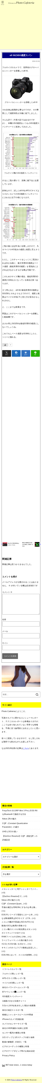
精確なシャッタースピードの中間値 (17, 1015)
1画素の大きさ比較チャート (14, 1001)
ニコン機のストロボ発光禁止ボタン (17, 929)
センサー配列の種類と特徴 (13, 1033)
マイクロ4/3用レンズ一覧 (13, 983)
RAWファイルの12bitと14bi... (14, 937)
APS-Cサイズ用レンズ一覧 (14, 978)
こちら (26, 748)
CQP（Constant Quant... (12, 904)
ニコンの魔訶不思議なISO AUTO (16, 922)
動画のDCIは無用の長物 (12, 926)
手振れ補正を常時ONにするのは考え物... (19, 907)
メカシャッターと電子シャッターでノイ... (20, 889)
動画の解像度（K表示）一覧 (14, 1042)
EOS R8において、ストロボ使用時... (17, 955)
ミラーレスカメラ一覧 (11, 969)
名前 (4, 619)
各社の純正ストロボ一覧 (12, 1010)
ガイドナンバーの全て (11, 933)
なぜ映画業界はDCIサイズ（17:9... (17, 918)
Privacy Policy (8, 1055)
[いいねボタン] (5, 345)
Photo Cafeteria (16, 1080)
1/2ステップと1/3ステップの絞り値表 (18, 1037)
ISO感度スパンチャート (12, 996)
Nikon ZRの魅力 (9, 900)
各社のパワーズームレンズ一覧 (15, 987)
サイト (5, 643)
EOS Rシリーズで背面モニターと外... (18, 915)
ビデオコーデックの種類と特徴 (15, 1046)
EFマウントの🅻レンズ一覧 (14, 992)
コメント (7, 592)
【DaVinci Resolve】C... (12, 896)
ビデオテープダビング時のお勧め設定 (18, 1051)
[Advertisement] (21, 28)
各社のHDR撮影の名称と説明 (15, 1028)
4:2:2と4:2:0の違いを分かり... (14, 944)
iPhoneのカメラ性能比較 (13, 1019)
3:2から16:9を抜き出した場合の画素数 (19, 1005)
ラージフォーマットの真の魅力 (15, 940)
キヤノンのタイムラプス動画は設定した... (20, 948)
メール (5, 631)
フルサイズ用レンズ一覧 (12, 974)
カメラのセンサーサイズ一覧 (14, 1024)
